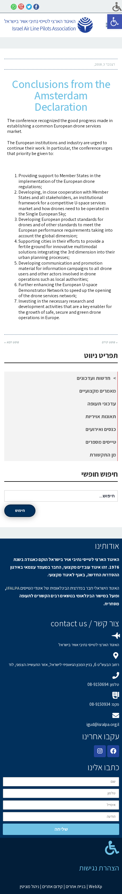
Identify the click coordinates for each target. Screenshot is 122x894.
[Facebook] (113, 751)
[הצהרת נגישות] (112, 848)
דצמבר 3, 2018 (105, 64)
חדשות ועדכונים (93, 378)
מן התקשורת (103, 454)
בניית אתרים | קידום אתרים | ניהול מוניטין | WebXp (61, 886)
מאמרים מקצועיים (97, 391)
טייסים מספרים (101, 442)
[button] (114, 21)
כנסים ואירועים (101, 429)
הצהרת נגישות (99, 867)
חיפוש (20, 510)
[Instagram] (100, 751)
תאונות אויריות (100, 416)
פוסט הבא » (11, 342)
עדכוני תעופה (101, 403)
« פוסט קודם (110, 342)
